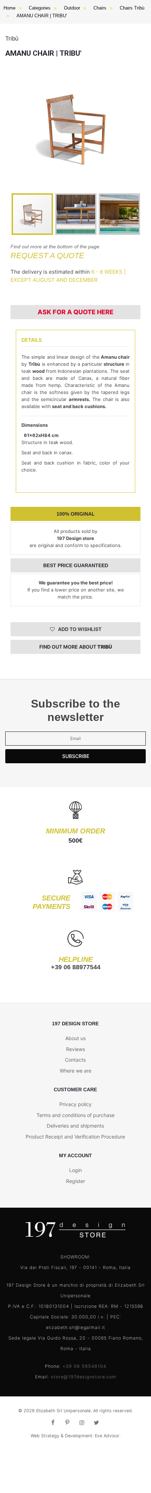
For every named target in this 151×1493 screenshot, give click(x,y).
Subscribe (75, 756)
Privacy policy (75, 1104)
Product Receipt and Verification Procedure (75, 1137)
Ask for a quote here (75, 312)
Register (75, 1181)
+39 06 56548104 (84, 1366)
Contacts (75, 1060)
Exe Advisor (107, 1435)
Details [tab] (31, 340)
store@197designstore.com (83, 1376)
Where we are (75, 1071)
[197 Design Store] (75, 1230)
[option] (75, 125)
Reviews (75, 1049)
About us (75, 1038)
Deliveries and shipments (75, 1126)
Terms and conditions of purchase (75, 1115)
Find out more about (75, 647)
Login (75, 1170)
